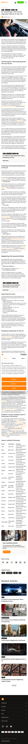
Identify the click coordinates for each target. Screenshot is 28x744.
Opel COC (11, 494)
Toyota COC (11, 517)
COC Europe (20, 421)
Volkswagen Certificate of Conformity (19, 522)
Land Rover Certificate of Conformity (19, 478)
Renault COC (11, 504)
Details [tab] (14, 358)
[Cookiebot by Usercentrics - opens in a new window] (20, 354)
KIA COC (10, 473)
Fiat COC (10, 456)
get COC (17, 420)
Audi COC (10, 446)
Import (13, 9)
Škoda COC (11, 507)
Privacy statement (14, 738)
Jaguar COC (11, 470)
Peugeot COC (11, 497)
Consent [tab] (5, 358)
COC (3, 9)
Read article (5, 160)
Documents (7, 9)
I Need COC (20, 2)
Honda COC (11, 463)
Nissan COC (11, 490)
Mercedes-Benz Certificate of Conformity (20, 486)
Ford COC (11, 460)
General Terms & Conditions (5, 738)
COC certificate (18, 422)
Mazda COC (11, 482)
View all (14, 685)
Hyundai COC (11, 467)
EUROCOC (9, 432)
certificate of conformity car (17, 429)
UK (16, 9)
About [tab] (22, 358)
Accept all (14, 379)
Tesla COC (11, 514)
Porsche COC (11, 500)
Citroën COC (11, 453)
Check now (6, 551)
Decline (14, 388)
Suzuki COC (11, 511)
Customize (13, 383)
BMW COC (11, 450)
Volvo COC (11, 526)
